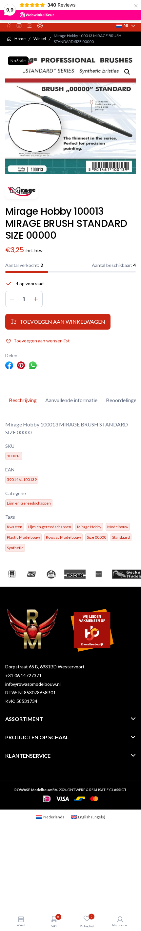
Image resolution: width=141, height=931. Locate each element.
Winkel (39, 38)
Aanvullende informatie (71, 400)
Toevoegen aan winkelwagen (62, 321)
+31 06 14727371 (23, 675)
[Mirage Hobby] (21, 191)
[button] (127, 72)
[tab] (23, 400)
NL (126, 26)
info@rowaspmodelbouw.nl (33, 684)
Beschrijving (23, 400)
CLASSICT (118, 790)
